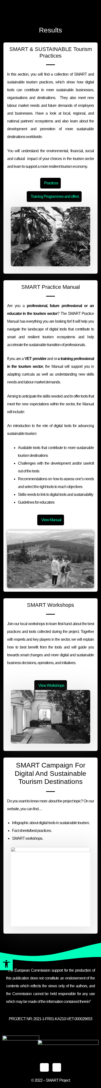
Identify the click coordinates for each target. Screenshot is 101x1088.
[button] (6, 964)
